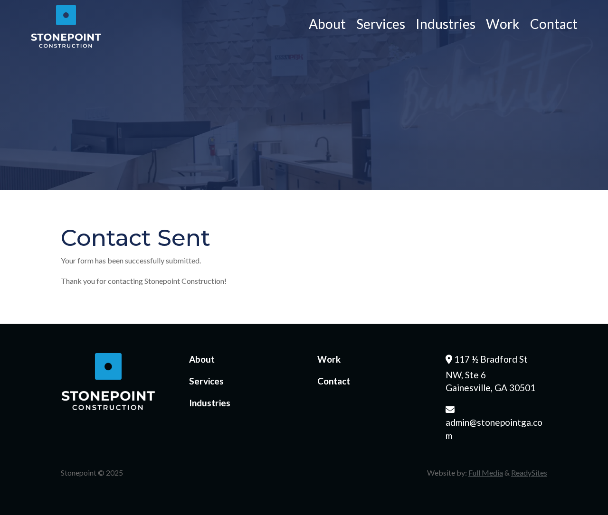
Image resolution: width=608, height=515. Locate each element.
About (327, 25)
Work (503, 25)
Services (380, 25)
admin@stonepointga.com (494, 422)
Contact (554, 25)
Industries (445, 25)
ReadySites (529, 472)
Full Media (485, 472)
